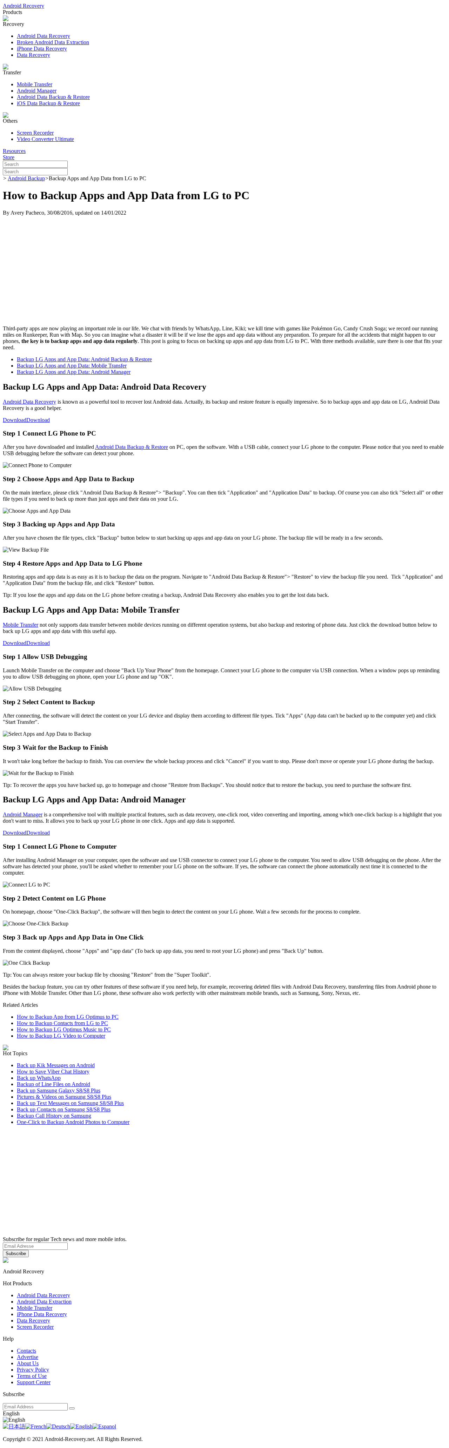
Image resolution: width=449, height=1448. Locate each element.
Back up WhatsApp (39, 1078)
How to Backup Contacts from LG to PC (62, 1023)
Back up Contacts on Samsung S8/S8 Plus (63, 1109)
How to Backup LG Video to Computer (61, 1036)
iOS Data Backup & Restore (48, 103)
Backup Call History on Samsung (54, 1116)
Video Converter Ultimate (45, 139)
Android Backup (26, 178)
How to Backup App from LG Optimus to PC (68, 1017)
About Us (28, 1363)
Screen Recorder (35, 133)
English (11, 1413)
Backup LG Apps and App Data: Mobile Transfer (72, 366)
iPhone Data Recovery (42, 49)
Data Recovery (33, 55)
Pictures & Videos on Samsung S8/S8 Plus (64, 1097)
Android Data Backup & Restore (53, 97)
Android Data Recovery (43, 36)
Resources (14, 151)
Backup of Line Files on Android (53, 1084)
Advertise (27, 1357)
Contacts (26, 1351)
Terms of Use (32, 1376)
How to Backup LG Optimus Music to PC (64, 1029)
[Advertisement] (224, 271)
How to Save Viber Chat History (53, 1072)
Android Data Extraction (44, 1302)
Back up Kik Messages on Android (56, 1065)
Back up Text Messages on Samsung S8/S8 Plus (70, 1103)
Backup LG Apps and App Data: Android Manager (73, 372)
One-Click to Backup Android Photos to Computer (73, 1122)
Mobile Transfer (34, 84)
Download (14, 420)
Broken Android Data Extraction (53, 42)
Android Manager (36, 91)
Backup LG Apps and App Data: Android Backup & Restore (84, 359)
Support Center (34, 1382)
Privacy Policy (33, 1370)
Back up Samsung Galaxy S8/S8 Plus (58, 1090)
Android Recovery (23, 6)
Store (8, 157)
